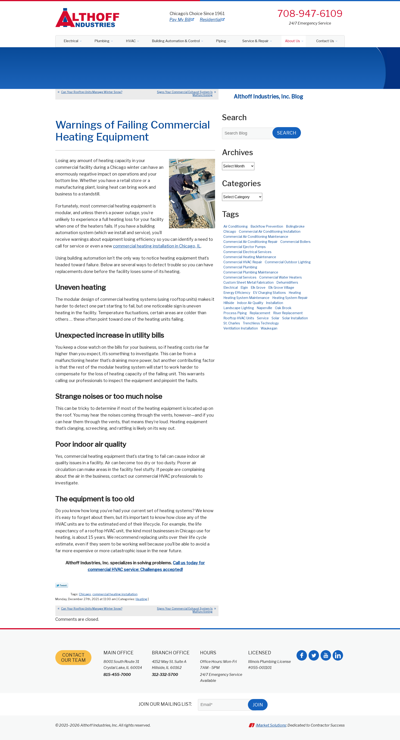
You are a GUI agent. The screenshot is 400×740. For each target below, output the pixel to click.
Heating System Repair (290, 298)
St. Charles (231, 323)
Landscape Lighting (238, 308)
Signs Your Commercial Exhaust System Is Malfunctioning (184, 93)
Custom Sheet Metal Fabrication (248, 282)
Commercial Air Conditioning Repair (250, 242)
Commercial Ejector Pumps (244, 247)
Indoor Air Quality (250, 303)
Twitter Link (61, 585)
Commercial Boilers (295, 242)
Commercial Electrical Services (247, 252)
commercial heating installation (115, 594)
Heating (141, 599)
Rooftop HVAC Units (238, 318)
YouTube (326, 655)
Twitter (314, 655)
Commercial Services (239, 277)
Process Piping (235, 313)
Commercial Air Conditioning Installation (269, 231)
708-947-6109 (310, 13)
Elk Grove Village (281, 287)
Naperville (264, 308)
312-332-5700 (165, 674)
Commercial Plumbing (240, 267)
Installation (274, 303)
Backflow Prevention (266, 226)
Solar (275, 318)
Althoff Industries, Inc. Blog (268, 96)
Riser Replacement (288, 313)
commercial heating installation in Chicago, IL (157, 246)
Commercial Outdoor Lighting (288, 262)
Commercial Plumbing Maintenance (250, 272)
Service (263, 318)
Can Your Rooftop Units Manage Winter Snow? (91, 92)
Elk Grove (258, 287)
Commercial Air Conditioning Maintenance (255, 236)
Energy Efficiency (236, 293)
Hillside (228, 303)
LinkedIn (338, 655)
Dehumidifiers (287, 282)
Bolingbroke (295, 226)
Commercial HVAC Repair (242, 262)
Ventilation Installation (240, 328)
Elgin (244, 287)
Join (258, 705)
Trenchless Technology (261, 323)
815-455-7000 (117, 674)
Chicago (85, 594)
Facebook (302, 655)
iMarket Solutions (271, 725)
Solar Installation (295, 318)
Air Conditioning (235, 226)
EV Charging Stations (269, 293)
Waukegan (269, 328)
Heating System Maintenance (246, 298)
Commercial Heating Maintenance (249, 257)
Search (286, 133)
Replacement (260, 313)
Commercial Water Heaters (280, 277)
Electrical (230, 287)
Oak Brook (283, 308)
